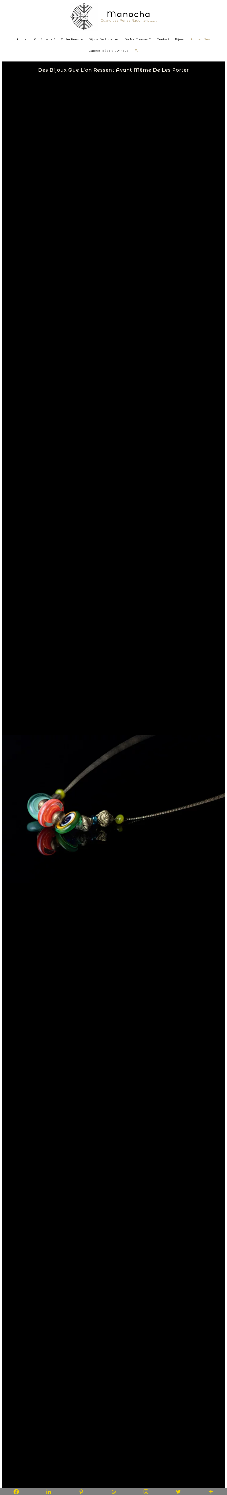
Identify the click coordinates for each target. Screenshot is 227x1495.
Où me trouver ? (138, 39)
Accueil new (201, 39)
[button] (137, 51)
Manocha (129, 14)
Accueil (22, 39)
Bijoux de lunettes (104, 39)
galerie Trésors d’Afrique (109, 50)
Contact (163, 39)
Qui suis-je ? (44, 39)
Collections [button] (70, 39)
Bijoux (180, 39)
